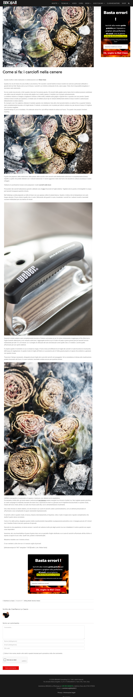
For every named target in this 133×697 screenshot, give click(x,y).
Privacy (60, 692)
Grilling (25, 600)
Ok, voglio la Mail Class (48, 589)
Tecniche (34, 600)
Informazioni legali (69, 692)
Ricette (29, 600)
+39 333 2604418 (67, 686)
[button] (128, 3)
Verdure (38, 600)
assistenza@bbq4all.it (69, 688)
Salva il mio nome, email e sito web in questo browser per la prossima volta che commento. (34, 653)
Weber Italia (42, 80)
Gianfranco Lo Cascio (9, 600)
